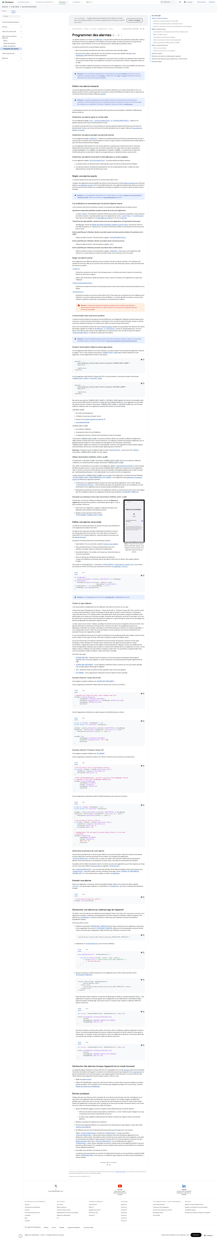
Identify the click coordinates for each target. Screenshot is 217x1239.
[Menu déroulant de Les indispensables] (31, 2)
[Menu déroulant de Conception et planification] (54, 2)
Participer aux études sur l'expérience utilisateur (197, 1212)
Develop (5, 7)
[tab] (76, 572)
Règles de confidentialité (63, 1215)
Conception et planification (44, 2)
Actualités (27, 1215)
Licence (42, 1235)
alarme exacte (129, 104)
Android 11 (124, 1220)
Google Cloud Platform (73, 1227)
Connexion (212, 2)
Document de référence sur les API (162, 1210)
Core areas (15, 7)
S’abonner (196, 1235)
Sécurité (27, 1210)
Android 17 (124, 1204)
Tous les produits (88, 1227)
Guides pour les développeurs (161, 1207)
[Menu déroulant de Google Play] (82, 2)
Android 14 (124, 1212)
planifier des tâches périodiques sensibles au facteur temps (110, 225)
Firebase (61, 1227)
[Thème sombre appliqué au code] (142, 360)
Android (27, 1204)
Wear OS (91, 1207)
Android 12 (124, 1218)
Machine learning (61, 1207)
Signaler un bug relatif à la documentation (196, 1207)
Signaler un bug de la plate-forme (194, 1204)
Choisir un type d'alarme (110, 544)
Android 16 (124, 1207)
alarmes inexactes (129, 183)
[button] (10, 26)
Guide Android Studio (159, 1204)
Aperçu (4, 11)
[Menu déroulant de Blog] (93, 2)
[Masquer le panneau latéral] (20, 1236)
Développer (62, 2)
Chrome (54, 1227)
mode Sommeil (136, 1072)
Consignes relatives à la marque (55, 1235)
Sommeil (102, 94)
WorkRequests (80, 55)
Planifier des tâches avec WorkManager (88, 1086)
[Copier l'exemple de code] (144, 360)
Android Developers (77, 29)
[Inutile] (143, 29)
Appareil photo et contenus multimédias (67, 1212)
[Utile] (141, 29)
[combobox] (168, 2)
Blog (89, 2)
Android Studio (201, 2)
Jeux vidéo (60, 1204)
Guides (13, 11)
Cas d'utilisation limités (83, 422)
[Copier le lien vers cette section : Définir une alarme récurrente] (103, 522)
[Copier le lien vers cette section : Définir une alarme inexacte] (100, 86)
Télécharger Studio (158, 1212)
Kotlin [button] (76, 572)
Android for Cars (93, 1212)
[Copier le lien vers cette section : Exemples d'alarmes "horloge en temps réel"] (105, 750)
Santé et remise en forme (64, 1210)
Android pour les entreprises (32, 1207)
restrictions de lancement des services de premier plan (121, 341)
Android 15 (124, 1210)
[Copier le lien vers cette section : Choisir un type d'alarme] (93, 604)
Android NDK (156, 1215)
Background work (29, 7)
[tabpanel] (108, 583)
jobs (130, 53)
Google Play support (190, 1210)
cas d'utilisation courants (85, 185)
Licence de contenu (121, 1171)
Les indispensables (23, 2)
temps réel (123, 218)
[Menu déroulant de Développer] (68, 2)
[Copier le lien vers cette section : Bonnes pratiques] (91, 1094)
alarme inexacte (107, 327)
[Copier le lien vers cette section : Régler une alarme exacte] (98, 176)
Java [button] (83, 572)
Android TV (92, 1215)
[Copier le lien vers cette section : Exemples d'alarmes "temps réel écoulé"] (102, 678)
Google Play (76, 2)
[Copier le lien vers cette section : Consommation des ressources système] (106, 316)
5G (58, 1218)
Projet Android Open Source (32, 1212)
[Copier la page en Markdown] (118, 35)
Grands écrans (93, 1204)
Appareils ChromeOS (94, 1210)
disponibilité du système (104, 218)
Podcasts (27, 1220)
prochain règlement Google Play (93, 419)
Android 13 (124, 1215)
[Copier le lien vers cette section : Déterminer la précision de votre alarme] (106, 851)
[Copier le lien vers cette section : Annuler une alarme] (93, 881)
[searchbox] (11, 16)
